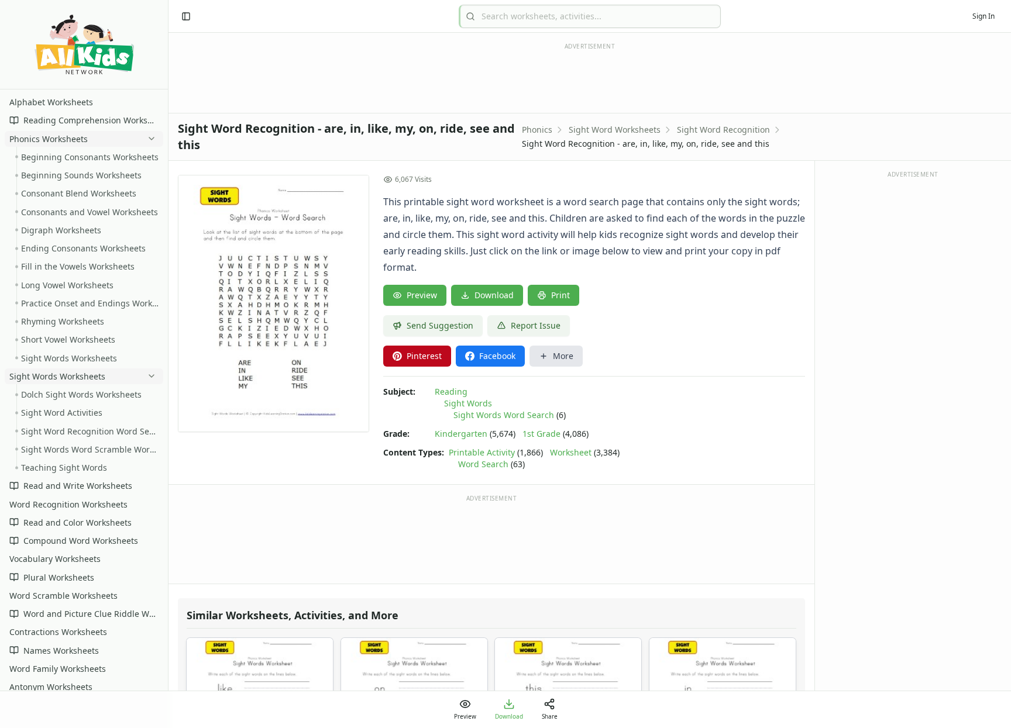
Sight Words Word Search (503, 414)
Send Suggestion (440, 325)
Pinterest (424, 355)
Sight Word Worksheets (615, 129)
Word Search (483, 464)
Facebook (497, 355)
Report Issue (535, 325)
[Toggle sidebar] (186, 16)
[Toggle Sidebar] (168, 364)
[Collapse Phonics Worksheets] (149, 138)
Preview (422, 295)
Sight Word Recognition (723, 129)
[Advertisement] (491, 538)
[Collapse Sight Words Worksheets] (149, 376)
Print (560, 295)
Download (494, 295)
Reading (451, 391)
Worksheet (571, 452)
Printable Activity (482, 452)
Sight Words (468, 403)
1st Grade (541, 433)
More (563, 355)
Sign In (983, 16)
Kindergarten (461, 433)
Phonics (537, 129)
